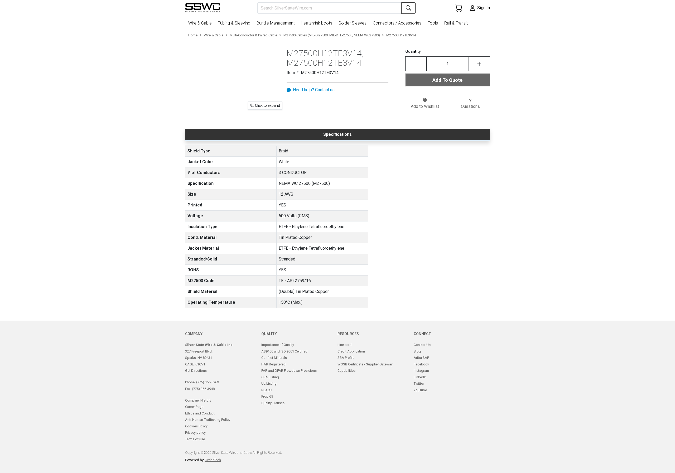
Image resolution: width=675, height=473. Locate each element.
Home (192, 35)
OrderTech (213, 459)
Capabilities (346, 371)
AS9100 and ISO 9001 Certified (284, 351)
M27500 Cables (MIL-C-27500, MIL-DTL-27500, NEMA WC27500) (331, 35)
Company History (198, 400)
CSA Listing (270, 377)
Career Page (194, 407)
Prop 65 (267, 396)
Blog (417, 351)
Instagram (421, 371)
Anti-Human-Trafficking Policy (207, 420)
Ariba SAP (421, 358)
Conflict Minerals (274, 358)
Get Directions (196, 371)
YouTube (420, 390)
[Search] (408, 8)
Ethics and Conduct (200, 413)
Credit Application (351, 351)
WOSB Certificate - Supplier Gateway (365, 364)
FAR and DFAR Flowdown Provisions (289, 371)
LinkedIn (420, 377)
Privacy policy (195, 433)
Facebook (421, 364)
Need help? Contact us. (314, 89)
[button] (201, 23)
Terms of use (195, 439)
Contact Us (422, 345)
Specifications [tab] (337, 134)
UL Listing (269, 383)
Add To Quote (447, 80)
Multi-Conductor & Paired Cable (253, 35)
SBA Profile (346, 358)
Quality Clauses (273, 403)
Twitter (419, 383)
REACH (266, 390)
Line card (344, 345)
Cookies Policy (196, 426)
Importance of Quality (277, 345)
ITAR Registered (273, 364)
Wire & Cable (213, 35)
